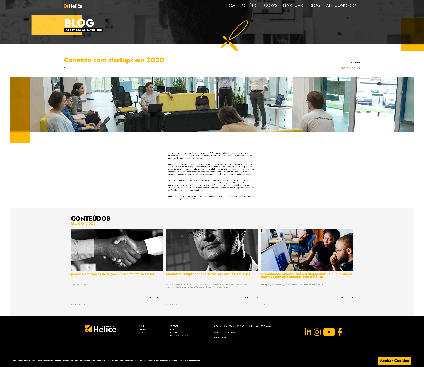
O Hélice (251, 6)
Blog (315, 6)
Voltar (357, 62)
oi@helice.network (220, 337)
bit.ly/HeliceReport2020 (186, 199)
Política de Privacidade (191, 360)
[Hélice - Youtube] (329, 332)
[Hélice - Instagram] (317, 332)
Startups (174, 326)
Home (232, 6)
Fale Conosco (340, 6)
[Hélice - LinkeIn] (307, 332)
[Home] (73, 5)
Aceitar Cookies (394, 360)
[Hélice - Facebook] (339, 332)
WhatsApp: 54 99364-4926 (224, 332)
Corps (270, 6)
